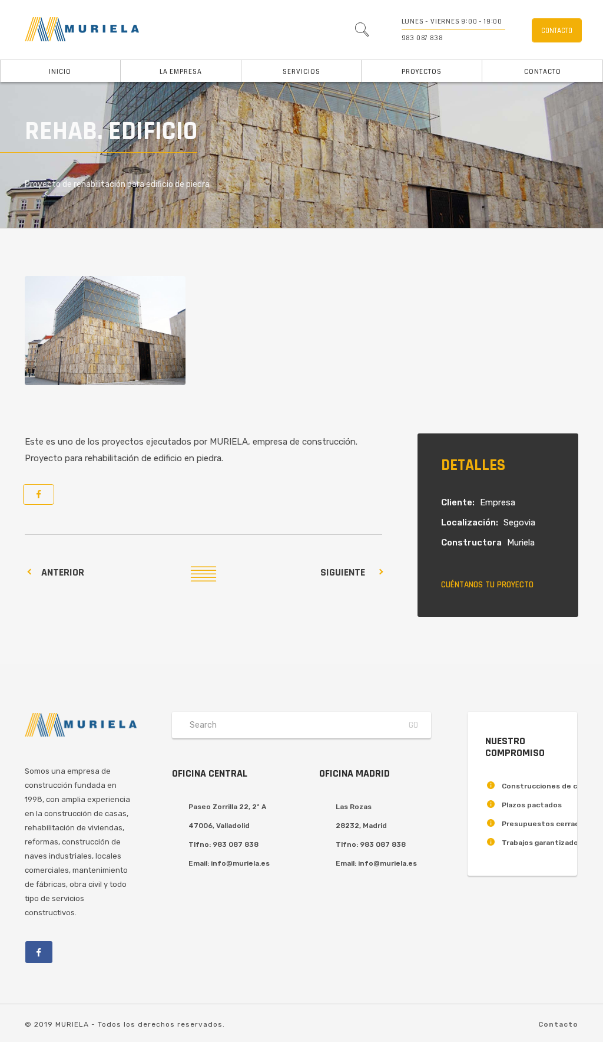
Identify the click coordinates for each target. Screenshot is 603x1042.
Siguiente (342, 572)
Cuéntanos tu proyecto (487, 584)
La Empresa (181, 71)
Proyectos (422, 71)
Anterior (62, 572)
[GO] (361, 32)
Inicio (60, 71)
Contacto (542, 71)
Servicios (301, 71)
